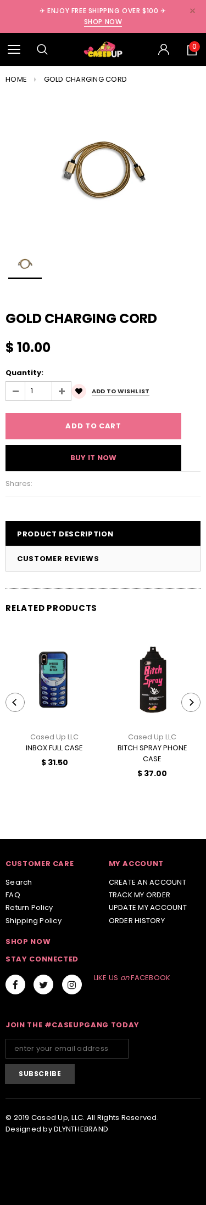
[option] (103, 168)
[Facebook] (15, 984)
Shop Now (103, 21)
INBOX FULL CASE (54, 748)
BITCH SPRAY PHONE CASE (152, 753)
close (192, 10)
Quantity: (24, 372)
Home (16, 79)
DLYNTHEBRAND (81, 1129)
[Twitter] (43, 984)
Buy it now (93, 457)
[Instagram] (72, 984)
